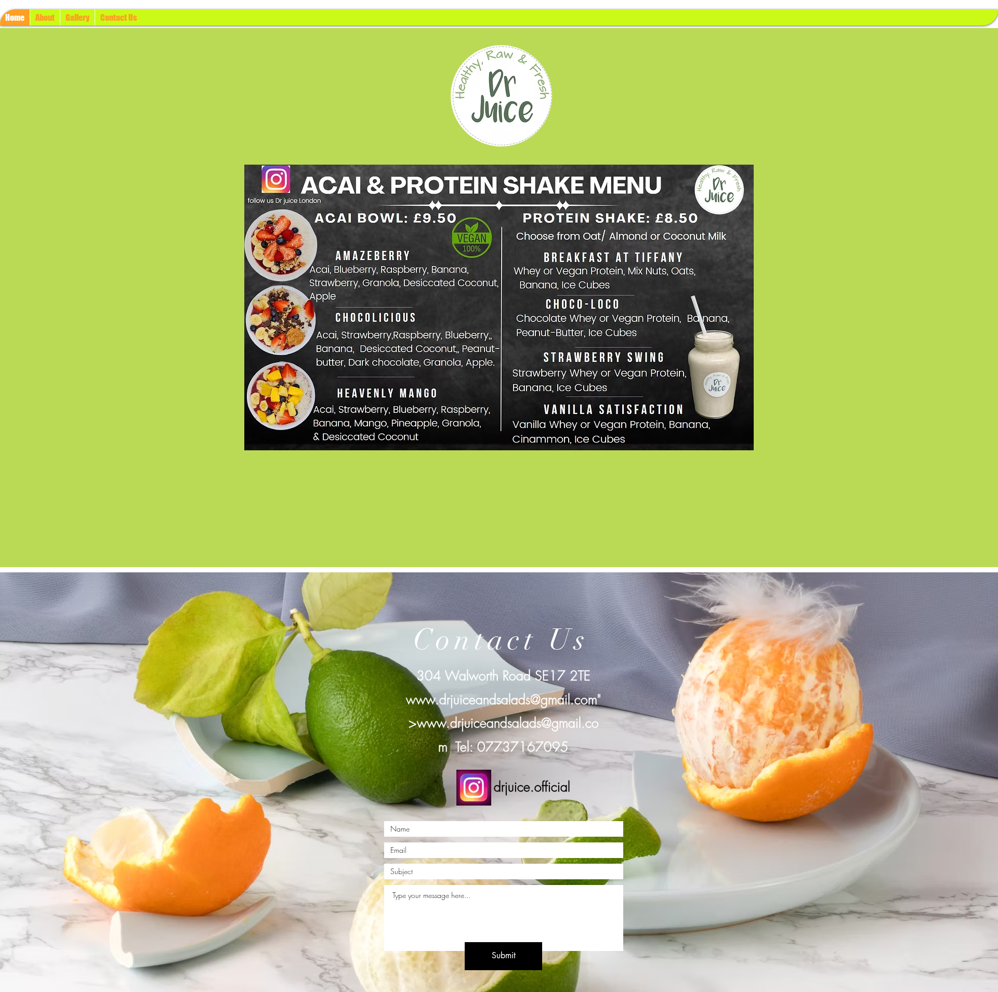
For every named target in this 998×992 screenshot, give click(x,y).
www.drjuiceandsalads (468, 699)
